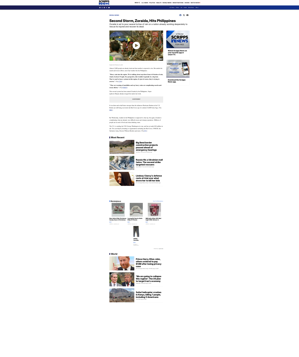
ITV (145, 131)
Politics (152, 3)
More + (197, 7)
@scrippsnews (109, 7)
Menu (137, 2)
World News (167, 3)
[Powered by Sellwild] (161, 248)
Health (158, 3)
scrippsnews (100, 7)
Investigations (178, 3)
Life (181, 7)
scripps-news (105, 7)
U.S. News (145, 3)
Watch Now (195, 3)
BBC (110, 110)
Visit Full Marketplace (158, 201)
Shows (187, 3)
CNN (120, 81)
